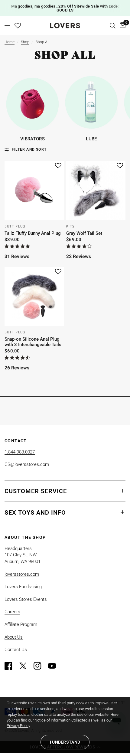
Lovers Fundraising (23, 586)
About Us (14, 637)
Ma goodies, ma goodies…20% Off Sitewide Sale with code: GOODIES (65, 8)
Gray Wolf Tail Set (84, 233)
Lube (91, 139)
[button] (58, 166)
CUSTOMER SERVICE (36, 491)
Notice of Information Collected (60, 720)
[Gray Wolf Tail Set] (95, 190)
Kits (70, 226)
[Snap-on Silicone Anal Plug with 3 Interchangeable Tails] (34, 296)
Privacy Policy (18, 725)
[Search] (113, 25)
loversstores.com (22, 574)
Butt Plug (15, 226)
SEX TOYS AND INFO (35, 512)
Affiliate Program (21, 624)
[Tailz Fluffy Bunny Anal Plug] (34, 190)
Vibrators (32, 139)
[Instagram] (40, 666)
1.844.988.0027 (20, 452)
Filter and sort (29, 149)
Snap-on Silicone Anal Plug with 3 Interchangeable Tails (33, 341)
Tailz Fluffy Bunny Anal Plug (33, 233)
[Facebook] (11, 666)
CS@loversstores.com (27, 464)
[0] (121, 25)
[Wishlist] (18, 25)
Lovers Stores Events (26, 599)
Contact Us (16, 649)
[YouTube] (54, 666)
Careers (12, 611)
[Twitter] (25, 666)
